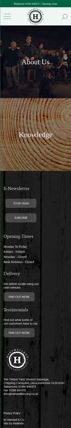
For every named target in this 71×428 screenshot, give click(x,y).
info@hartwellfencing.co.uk (21, 394)
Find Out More (19, 297)
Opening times (49, 3)
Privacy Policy (12, 413)
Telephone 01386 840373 (27, 3)
